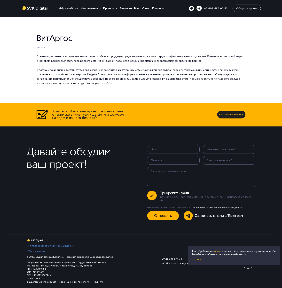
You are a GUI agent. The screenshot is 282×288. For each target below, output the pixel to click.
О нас (146, 8)
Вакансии (126, 8)
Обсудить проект (246, 8)
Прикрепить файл (174, 193)
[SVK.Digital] (35, 240)
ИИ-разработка (68, 8)
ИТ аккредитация (36, 251)
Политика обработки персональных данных (50, 245)
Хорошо (197, 259)
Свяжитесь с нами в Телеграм (219, 215)
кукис (218, 251)
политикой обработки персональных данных (217, 207)
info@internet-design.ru (176, 263)
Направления (89, 8)
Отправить (163, 215)
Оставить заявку (231, 114)
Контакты (158, 8)
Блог (137, 8)
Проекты (108, 8)
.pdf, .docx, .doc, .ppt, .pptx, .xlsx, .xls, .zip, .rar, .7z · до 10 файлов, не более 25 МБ (206, 198)
